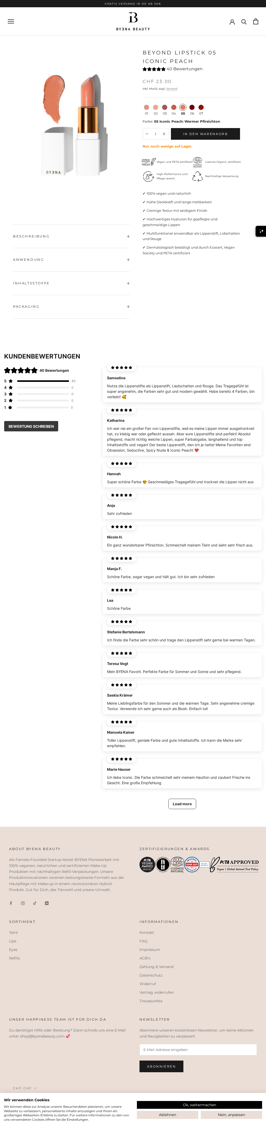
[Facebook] (11, 903)
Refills (14, 958)
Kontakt (146, 932)
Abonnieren (161, 1066)
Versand (171, 88)
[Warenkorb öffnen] (255, 21)
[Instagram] (23, 903)
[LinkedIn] (47, 903)
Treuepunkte (150, 1001)
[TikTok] (35, 903)
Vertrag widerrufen (156, 992)
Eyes (13, 949)
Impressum (149, 949)
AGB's (144, 958)
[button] (173, 70)
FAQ (143, 941)
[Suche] (244, 21)
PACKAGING (26, 306)
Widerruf (147, 983)
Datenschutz (151, 975)
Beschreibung (31, 236)
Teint (13, 932)
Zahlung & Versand (156, 966)
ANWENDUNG (28, 259)
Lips (12, 941)
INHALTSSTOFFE (31, 283)
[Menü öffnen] (11, 21)
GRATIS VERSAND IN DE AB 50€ (133, 3)
